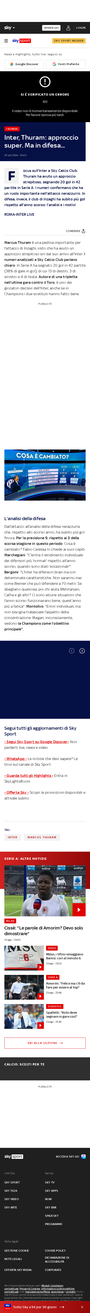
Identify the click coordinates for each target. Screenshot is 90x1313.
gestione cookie (16, 1250)
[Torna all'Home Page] (21, 41)
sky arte (10, 1207)
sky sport (12, 1182)
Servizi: (49, 1173)
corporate (53, 1270)
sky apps (51, 1190)
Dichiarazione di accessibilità (57, 1259)
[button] (82, 650)
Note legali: (11, 1241)
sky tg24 (10, 1190)
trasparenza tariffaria (37, 1291)
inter (12, 837)
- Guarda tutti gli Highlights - (28, 775)
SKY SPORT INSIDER (69, 40)
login (81, 27)
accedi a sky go (67, 1156)
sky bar (50, 1207)
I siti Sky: (9, 1173)
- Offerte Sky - (16, 792)
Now (48, 1199)
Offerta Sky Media (17, 1270)
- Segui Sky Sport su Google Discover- (36, 742)
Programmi (53, 1224)
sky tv (49, 1182)
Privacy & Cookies (30, 1288)
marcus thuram (42, 837)
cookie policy (55, 1250)
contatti (71, 1291)
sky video (11, 1199)
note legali (13, 1259)
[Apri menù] (6, 41)
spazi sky (52, 1215)
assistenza (57, 1291)
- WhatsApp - (15, 758)
